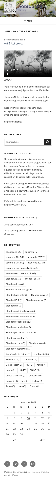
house (41, 365)
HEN (29, 365)
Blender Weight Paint (18, 348)
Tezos (10, 386)
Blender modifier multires (20, 316)
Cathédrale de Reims (18, 354)
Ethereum (12, 359)
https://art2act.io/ (13, 121)
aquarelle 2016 (15, 257)
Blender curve (39, 295)
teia (24, 381)
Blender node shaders (18, 327)
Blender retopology (17, 338)
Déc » (42, 440)
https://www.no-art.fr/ (15, 204)
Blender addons (15, 284)
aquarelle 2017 (36, 257)
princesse (35, 375)
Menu (29, 21)
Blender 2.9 (28, 273)
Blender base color (16, 295)
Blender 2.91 (14, 278)
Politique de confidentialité (16, 472)
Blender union (37, 343)
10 (28, 418)
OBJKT (34, 370)
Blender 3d (32, 278)
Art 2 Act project (14, 43)
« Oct (13, 440)
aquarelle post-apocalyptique (22, 268)
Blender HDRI (14, 300)
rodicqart (30, 7)
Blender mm (13, 305)
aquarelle (31, 252)
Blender (12, 273)
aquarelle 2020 (37, 262)
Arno (6, 224)
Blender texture (15, 343)
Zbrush (34, 386)
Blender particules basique (21, 332)
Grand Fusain (14, 365)
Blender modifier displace (20, 311)
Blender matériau (36, 300)
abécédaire (13, 252)
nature (10, 370)
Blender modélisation (18, 322)
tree (22, 386)
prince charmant (15, 375)
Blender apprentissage (19, 289)
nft (22, 370)
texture (37, 381)
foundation (30, 359)
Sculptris (12, 381)
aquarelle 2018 (15, 262)
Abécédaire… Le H (24, 224)
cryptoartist (41, 354)
